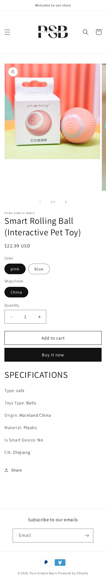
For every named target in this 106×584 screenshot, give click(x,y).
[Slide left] (40, 202)
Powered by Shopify (73, 573)
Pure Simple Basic (43, 573)
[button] (7, 32)
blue (39, 269)
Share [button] (16, 470)
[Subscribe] (86, 535)
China (16, 292)
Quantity (11, 305)
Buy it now (53, 355)
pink (15, 269)
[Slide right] (65, 202)
